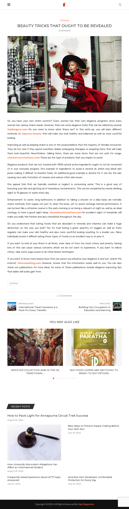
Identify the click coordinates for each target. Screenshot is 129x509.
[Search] (120, 4)
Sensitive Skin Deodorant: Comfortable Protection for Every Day (90, 479)
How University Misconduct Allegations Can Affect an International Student (32, 466)
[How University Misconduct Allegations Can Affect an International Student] (34, 442)
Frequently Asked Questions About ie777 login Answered (34, 479)
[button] (11, 353)
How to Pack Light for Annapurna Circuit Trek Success (47, 415)
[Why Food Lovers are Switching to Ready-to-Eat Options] (94, 347)
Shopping (13, 283)
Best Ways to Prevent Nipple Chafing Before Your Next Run (93, 427)
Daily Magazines (86, 504)
